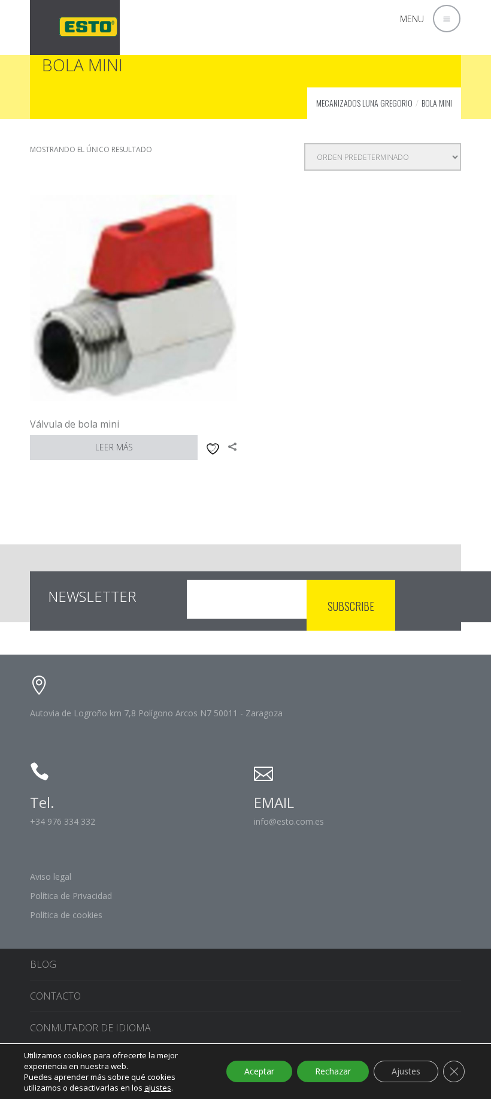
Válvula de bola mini (74, 424)
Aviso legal (50, 876)
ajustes (157, 1087)
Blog (43, 964)
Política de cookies (66, 915)
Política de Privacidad (71, 895)
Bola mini (437, 102)
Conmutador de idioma (90, 1027)
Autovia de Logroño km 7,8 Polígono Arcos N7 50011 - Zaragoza (156, 713)
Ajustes (406, 1071)
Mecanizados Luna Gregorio (364, 102)
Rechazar (333, 1071)
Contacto (55, 996)
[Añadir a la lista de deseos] (211, 447)
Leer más (114, 447)
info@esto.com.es (289, 821)
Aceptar (259, 1071)
